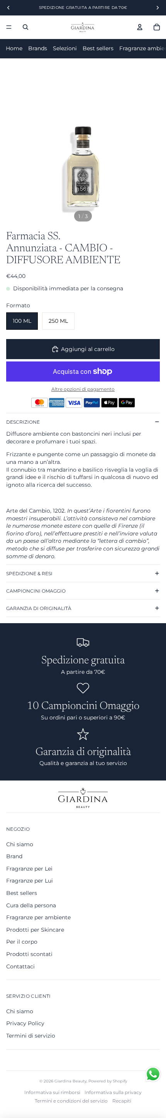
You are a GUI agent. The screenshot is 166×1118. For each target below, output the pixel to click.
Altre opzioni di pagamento (83, 389)
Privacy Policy (25, 1023)
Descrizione (23, 422)
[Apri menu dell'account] (139, 27)
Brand (14, 856)
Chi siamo (19, 844)
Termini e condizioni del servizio (71, 1101)
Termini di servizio (30, 1035)
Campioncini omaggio (36, 591)
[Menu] (9, 27)
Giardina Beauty (70, 1081)
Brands (37, 48)
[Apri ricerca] (25, 27)
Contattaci (20, 966)
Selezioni (65, 48)
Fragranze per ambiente (38, 917)
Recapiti (121, 1101)
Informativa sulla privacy (113, 1092)
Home (14, 48)
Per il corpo (21, 941)
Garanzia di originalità (38, 608)
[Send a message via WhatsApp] (153, 1074)
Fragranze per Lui (29, 880)
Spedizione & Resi (29, 573)
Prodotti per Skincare (35, 929)
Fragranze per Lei (29, 868)
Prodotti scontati (29, 954)
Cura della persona (31, 905)
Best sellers (98, 48)
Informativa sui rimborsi (52, 1092)
